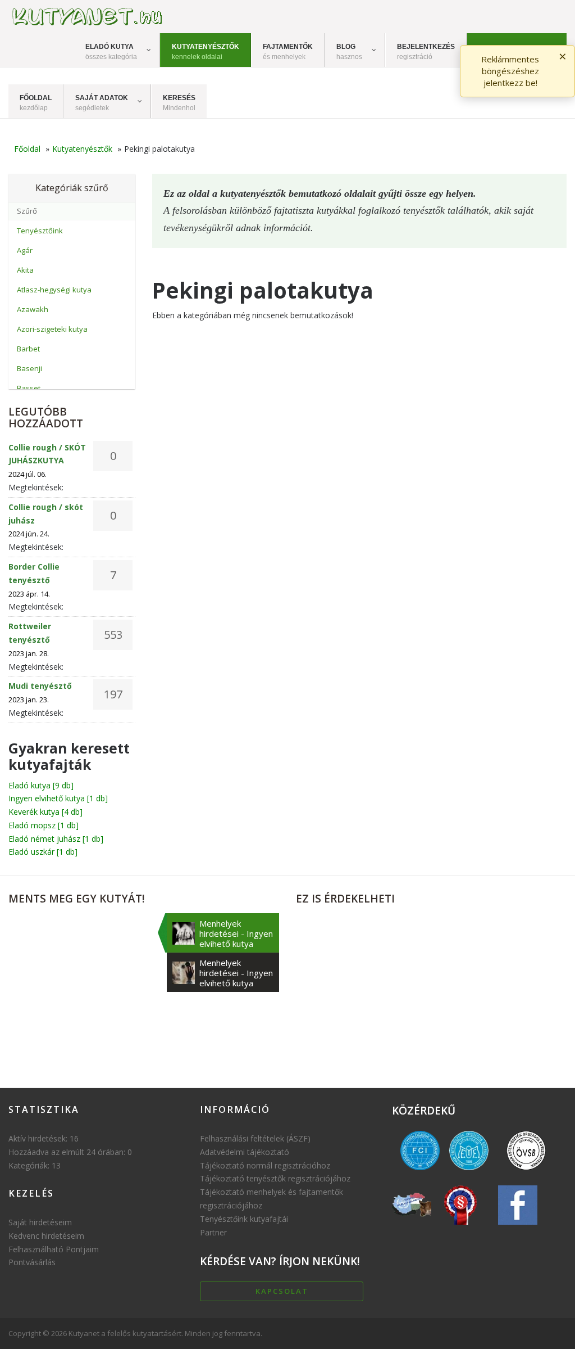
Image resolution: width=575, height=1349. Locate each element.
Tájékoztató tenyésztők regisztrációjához (275, 1178)
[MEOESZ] (469, 1172)
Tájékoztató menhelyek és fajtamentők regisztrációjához (271, 1198)
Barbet (28, 349)
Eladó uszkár (42, 851)
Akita (25, 270)
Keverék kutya (45, 811)
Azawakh (32, 309)
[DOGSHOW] (412, 1227)
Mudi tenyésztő (40, 685)
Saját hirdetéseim (40, 1222)
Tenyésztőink (40, 230)
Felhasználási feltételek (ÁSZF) (255, 1138)
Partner (213, 1232)
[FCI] (420, 1172)
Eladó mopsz (43, 825)
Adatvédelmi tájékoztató (244, 1152)
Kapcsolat (281, 1291)
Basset (28, 388)
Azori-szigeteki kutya (52, 329)
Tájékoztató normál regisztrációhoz (265, 1165)
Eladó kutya (41, 785)
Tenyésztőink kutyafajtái (244, 1218)
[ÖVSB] (526, 1172)
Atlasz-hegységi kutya (54, 290)
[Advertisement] (431, 992)
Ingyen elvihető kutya (58, 798)
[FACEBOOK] (518, 1227)
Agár (25, 250)
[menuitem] (117, 50)
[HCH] (460, 1227)
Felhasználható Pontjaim (53, 1249)
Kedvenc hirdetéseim (46, 1235)
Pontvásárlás (32, 1262)
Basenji (29, 368)
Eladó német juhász (55, 838)
